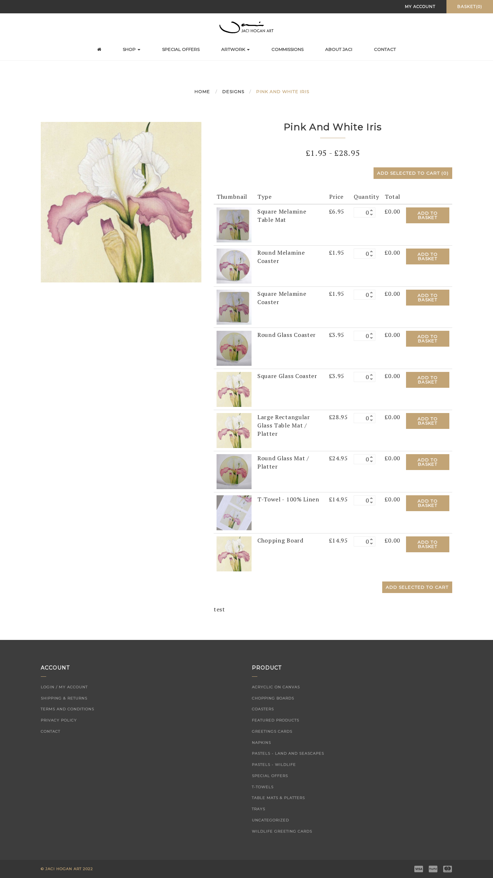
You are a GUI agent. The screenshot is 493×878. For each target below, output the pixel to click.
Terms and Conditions (67, 709)
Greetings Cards (272, 731)
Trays (258, 809)
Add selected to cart (413, 173)
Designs (233, 91)
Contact (385, 49)
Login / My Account (64, 687)
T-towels (263, 787)
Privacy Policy (59, 720)
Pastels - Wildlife (274, 764)
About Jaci (338, 49)
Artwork (233, 49)
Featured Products (275, 720)
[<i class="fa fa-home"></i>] (99, 49)
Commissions (287, 49)
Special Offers (181, 49)
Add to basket (428, 215)
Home (202, 91)
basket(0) (469, 6)
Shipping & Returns (64, 698)
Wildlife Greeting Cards (282, 831)
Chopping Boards (273, 698)
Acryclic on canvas (276, 687)
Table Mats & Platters (278, 797)
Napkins (261, 742)
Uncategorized (270, 820)
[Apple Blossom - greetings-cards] (234, 224)
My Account (420, 6)
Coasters (263, 709)
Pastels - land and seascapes (288, 753)
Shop (130, 49)
